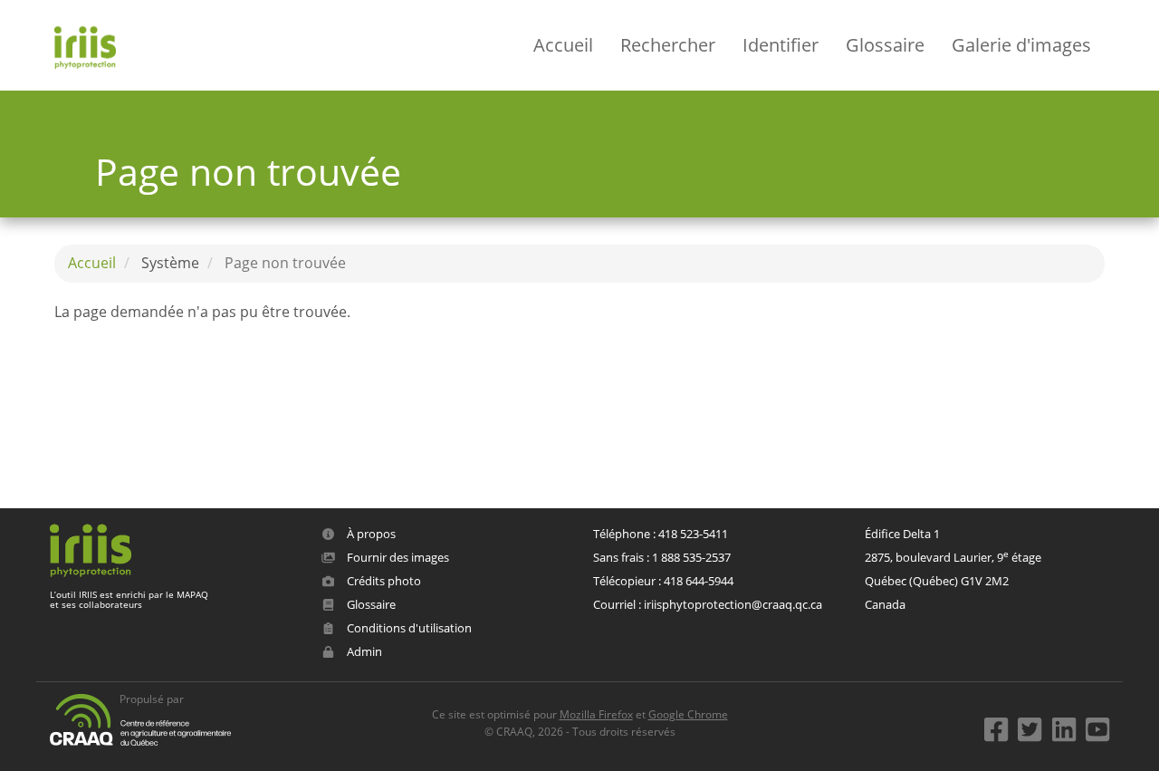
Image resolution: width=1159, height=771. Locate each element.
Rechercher (667, 45)
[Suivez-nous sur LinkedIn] (1067, 725)
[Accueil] (91, 45)
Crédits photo (382, 581)
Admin (363, 651)
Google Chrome (688, 714)
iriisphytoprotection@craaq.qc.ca (733, 604)
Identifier (780, 45)
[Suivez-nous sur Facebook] (999, 725)
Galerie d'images (1021, 45)
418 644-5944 (698, 581)
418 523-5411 (693, 533)
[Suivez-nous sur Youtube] (1097, 725)
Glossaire (885, 45)
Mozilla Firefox (596, 714)
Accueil (563, 45)
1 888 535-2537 (691, 557)
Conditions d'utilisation (408, 628)
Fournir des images (396, 557)
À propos (370, 533)
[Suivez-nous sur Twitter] (1033, 725)
